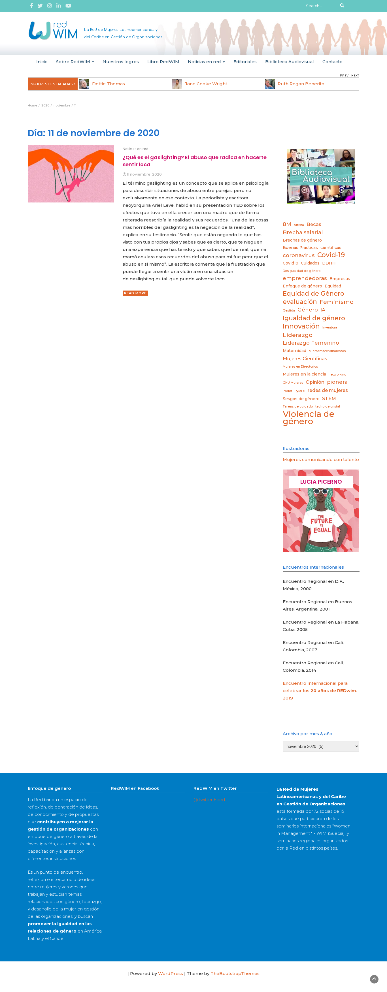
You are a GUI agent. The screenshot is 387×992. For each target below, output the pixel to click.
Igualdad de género (314, 318)
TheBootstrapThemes (235, 973)
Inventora (329, 327)
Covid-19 (331, 255)
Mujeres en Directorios (300, 366)
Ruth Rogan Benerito (301, 83)
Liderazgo (297, 334)
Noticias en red (205, 61)
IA (322, 310)
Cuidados (310, 263)
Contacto (332, 61)
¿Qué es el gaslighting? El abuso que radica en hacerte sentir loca (195, 161)
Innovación (301, 326)
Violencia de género (308, 417)
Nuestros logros (121, 61)
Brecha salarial (303, 232)
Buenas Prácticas (300, 247)
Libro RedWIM (163, 61)
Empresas (339, 278)
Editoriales (245, 61)
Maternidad (294, 350)
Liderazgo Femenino (311, 343)
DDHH (329, 263)
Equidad (333, 286)
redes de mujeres (328, 390)
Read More (135, 293)
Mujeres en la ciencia (304, 374)
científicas (330, 247)
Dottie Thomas (108, 83)
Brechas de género (302, 240)
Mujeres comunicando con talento (321, 459)
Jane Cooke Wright (206, 83)
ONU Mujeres (293, 383)
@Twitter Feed (209, 799)
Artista (299, 225)
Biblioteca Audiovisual (289, 61)
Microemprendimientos (327, 351)
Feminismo (337, 301)
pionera (337, 382)
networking (337, 374)
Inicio (42, 61)
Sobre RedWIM (73, 61)
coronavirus (299, 255)
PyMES (300, 391)
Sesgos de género (301, 398)
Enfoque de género (302, 286)
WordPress (170, 973)
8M (287, 224)
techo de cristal (327, 406)
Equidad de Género (313, 293)
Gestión (289, 310)
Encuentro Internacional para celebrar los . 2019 (320, 690)
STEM (329, 398)
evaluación (300, 301)
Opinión (315, 382)
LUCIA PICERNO (321, 482)
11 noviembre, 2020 (144, 174)
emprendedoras (305, 278)
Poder (287, 391)
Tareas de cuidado (298, 406)
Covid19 (290, 263)
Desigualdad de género (301, 271)
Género (307, 309)
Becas (314, 224)
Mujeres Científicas (305, 358)
